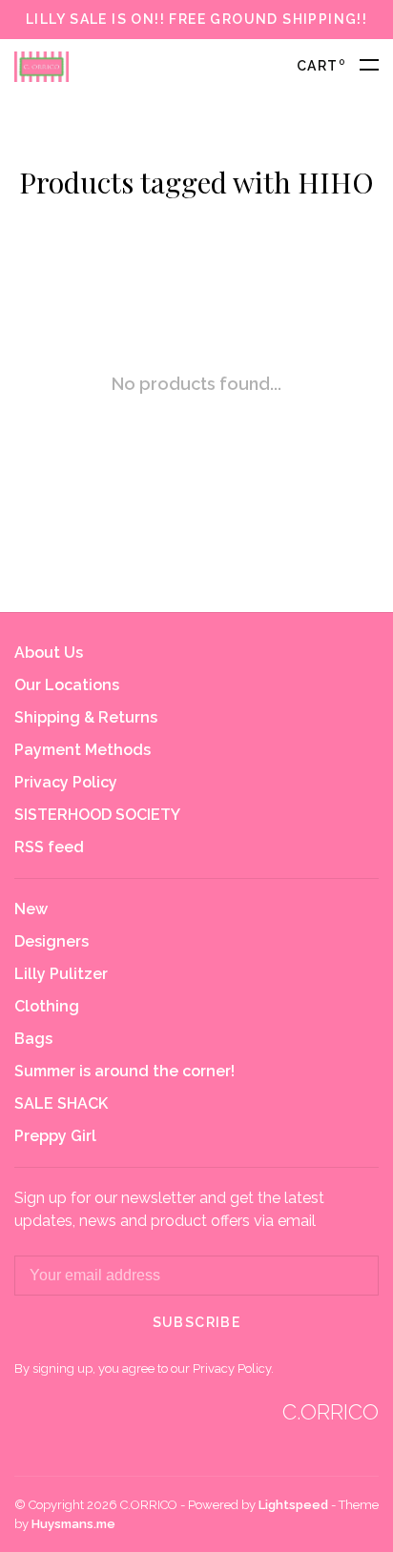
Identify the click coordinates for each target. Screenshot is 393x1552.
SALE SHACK (61, 1103)
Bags (33, 1039)
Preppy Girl (55, 1136)
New (31, 909)
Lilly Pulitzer (61, 974)
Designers (51, 941)
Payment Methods (82, 750)
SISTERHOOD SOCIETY (97, 815)
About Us (48, 652)
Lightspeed (293, 1505)
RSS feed (49, 847)
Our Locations (66, 685)
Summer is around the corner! (124, 1071)
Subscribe (197, 1322)
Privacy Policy (65, 782)
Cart (321, 65)
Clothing (46, 1006)
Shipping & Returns (85, 717)
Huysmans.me (73, 1524)
